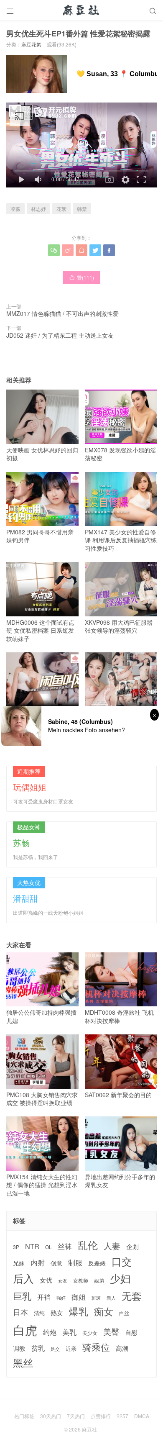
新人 (111, 1298)
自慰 (131, 1332)
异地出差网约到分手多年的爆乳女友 (120, 1180)
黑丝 (23, 1363)
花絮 (61, 208)
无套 (132, 1295)
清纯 (39, 1313)
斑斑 (96, 1298)
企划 (132, 1246)
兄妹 (19, 1263)
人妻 (112, 1246)
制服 (75, 1262)
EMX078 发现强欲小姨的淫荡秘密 (120, 454)
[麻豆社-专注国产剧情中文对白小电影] (81, 10)
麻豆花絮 (31, 44)
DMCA (141, 1415)
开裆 (44, 1297)
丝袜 (65, 1246)
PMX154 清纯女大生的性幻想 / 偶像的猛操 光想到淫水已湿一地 (41, 1184)
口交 (122, 1261)
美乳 (69, 1332)
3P (16, 1247)
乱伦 (88, 1245)
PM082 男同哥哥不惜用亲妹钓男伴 (40, 536)
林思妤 (38, 208)
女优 (46, 1279)
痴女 (103, 1311)
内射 (38, 1262)
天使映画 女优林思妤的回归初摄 (42, 454)
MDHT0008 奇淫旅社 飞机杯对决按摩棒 (119, 1016)
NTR (32, 1246)
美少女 (89, 1333)
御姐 (78, 1297)
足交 (55, 1349)
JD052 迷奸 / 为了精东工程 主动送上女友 (60, 335)
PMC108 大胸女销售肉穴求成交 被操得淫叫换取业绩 (42, 1098)
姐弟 (99, 1280)
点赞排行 (101, 1415)
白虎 (25, 1329)
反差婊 (97, 1263)
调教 (19, 1348)
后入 (23, 1278)
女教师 (80, 1280)
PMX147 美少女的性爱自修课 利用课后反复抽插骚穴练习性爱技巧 (121, 540)
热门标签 (24, 1415)
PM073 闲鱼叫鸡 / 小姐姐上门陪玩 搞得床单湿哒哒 (39, 716)
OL (48, 1246)
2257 (122, 1415)
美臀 (111, 1331)
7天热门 (76, 1415)
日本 (20, 1312)
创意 (56, 1263)
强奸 (61, 1297)
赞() (81, 277)
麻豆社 (89, 1429)
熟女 (57, 1312)
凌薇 (15, 208)
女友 (62, 1281)
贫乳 (38, 1347)
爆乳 (78, 1311)
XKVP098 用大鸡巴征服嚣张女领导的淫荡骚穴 (119, 626)
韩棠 (82, 208)
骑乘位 (96, 1347)
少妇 (120, 1278)
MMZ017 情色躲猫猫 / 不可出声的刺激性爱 (62, 313)
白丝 (124, 1313)
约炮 (49, 1332)
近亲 (71, 1348)
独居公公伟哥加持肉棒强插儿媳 (41, 1016)
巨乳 (22, 1295)
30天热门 (50, 1415)
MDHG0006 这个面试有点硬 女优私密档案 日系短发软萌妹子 (40, 630)
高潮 (122, 1348)
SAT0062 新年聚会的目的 (118, 1094)
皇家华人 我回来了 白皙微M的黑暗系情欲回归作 (119, 716)
